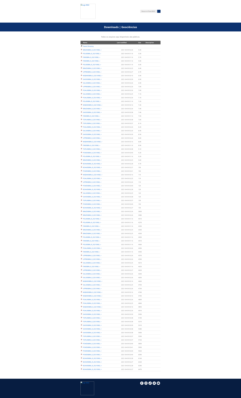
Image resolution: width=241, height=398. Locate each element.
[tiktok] (150, 384)
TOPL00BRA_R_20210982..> (92, 120)
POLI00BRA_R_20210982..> (92, 54)
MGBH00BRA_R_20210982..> (92, 76)
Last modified (122, 42)
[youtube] (158, 384)
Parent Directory (88, 46)
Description (150, 42)
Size (139, 42)
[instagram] (146, 384)
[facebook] (141, 384)
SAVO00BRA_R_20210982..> (92, 79)
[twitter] (154, 384)
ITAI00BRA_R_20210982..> (91, 57)
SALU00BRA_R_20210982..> (92, 83)
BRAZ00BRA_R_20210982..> (92, 50)
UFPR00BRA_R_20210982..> (92, 72)
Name (85, 42)
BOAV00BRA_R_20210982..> (92, 164)
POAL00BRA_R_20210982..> (92, 90)
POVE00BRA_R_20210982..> (92, 153)
